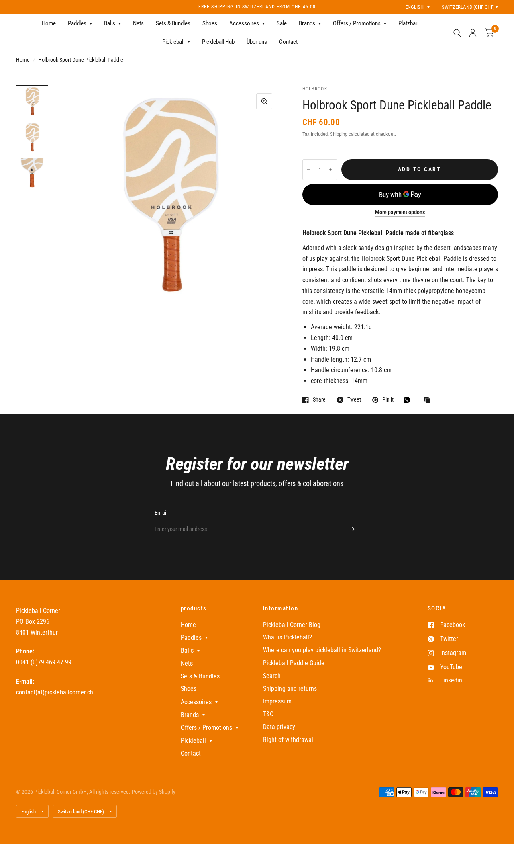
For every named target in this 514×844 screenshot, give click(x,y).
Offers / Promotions (357, 23)
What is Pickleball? (287, 637)
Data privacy (279, 727)
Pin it (388, 400)
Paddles (77, 23)
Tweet (354, 400)
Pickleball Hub (218, 41)
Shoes (209, 23)
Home (49, 23)
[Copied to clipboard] (429, 400)
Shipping (338, 134)
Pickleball (173, 41)
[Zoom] (264, 101)
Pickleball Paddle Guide (293, 663)
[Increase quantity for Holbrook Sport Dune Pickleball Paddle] (331, 170)
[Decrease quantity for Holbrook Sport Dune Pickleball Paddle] (309, 170)
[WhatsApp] (409, 400)
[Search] (457, 32)
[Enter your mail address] (351, 528)
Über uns (257, 41)
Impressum (277, 701)
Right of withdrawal (288, 740)
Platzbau (408, 23)
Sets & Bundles (173, 23)
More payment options (400, 212)
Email (161, 513)
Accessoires (244, 23)
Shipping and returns (290, 688)
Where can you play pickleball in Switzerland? (322, 650)
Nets (138, 23)
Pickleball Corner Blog (291, 625)
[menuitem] (49, 23)
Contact (288, 41)
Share (319, 400)
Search (272, 676)
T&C (268, 714)
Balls (109, 23)
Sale (282, 23)
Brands (307, 23)
